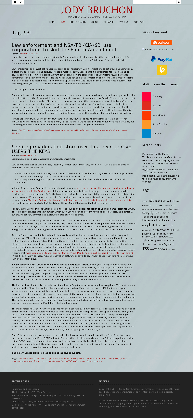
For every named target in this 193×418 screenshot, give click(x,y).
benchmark (146, 206)
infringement (149, 220)
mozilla (104, 358)
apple (25, 358)
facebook (68, 358)
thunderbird (66, 361)
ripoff (170, 234)
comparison (148, 209)
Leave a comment (94, 361)
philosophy (175, 230)
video (151, 249)
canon (173, 206)
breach (32, 358)
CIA (20, 130)
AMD (163, 201)
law (52, 130)
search (98, 130)
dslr (148, 217)
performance (161, 230)
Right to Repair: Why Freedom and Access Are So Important (42, 401)
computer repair (171, 209)
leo (72, 130)
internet (166, 220)
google (161, 216)
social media (54, 361)
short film (155, 237)
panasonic (147, 230)
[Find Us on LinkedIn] (21, 2)
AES (20, 358)
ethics (153, 217)
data (42, 358)
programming (158, 233)
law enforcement (62, 130)
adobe (144, 201)
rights (87, 130)
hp (167, 216)
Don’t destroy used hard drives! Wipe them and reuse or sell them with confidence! (161, 179)
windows (160, 249)
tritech (170, 240)
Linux (155, 224)
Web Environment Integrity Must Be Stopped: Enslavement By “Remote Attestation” (160, 163)
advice (154, 200)
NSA (76, 130)
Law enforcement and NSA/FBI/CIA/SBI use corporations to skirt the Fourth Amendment (64, 47)
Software (108, 22)
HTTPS (86, 358)
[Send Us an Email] (15, 2)
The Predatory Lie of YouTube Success (161, 157)
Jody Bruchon (96, 10)
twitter (75, 361)
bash (178, 201)
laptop (145, 226)
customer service (167, 213)
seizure (105, 130)
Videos (94, 22)
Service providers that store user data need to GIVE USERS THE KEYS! (71, 149)
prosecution (17, 361)
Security (36, 361)
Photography (78, 22)
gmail (79, 358)
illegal (46, 130)
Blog (62, 22)
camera (167, 206)
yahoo (82, 361)
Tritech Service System (158, 244)
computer (158, 209)
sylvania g (149, 240)
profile (123, 358)
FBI (24, 130)
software (163, 237)
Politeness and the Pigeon (155, 154)
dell (144, 217)
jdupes (174, 220)
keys (92, 358)
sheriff (112, 130)
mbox (97, 358)
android (171, 201)
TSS (145, 249)
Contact (139, 22)
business (158, 205)
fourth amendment (34, 130)
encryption (49, 358)
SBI (92, 130)
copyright (149, 213)
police (81, 130)
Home (52, 22)
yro (117, 130)
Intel (158, 220)
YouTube (171, 249)
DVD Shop (124, 22)
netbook (167, 225)
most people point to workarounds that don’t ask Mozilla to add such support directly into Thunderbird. (80, 253)
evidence (59, 358)
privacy (116, 358)
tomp (159, 241)
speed (170, 237)
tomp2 (163, 241)
